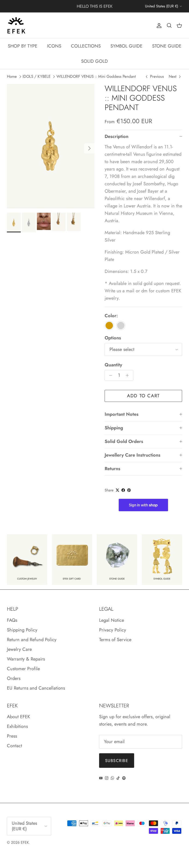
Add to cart (143, 395)
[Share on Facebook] (123, 490)
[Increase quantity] (128, 375)
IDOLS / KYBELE (36, 76)
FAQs (12, 620)
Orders (14, 678)
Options (113, 338)
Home (12, 76)
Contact (14, 745)
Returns (112, 468)
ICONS (54, 46)
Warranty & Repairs (26, 659)
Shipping (114, 428)
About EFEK (18, 716)
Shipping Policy (22, 630)
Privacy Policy (112, 630)
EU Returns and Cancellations (36, 688)
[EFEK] (16, 25)
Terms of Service (115, 639)
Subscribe (116, 761)
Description (116, 136)
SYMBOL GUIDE (126, 46)
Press (12, 736)
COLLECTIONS (86, 46)
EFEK (25, 842)
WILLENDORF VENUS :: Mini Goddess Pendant (96, 76)
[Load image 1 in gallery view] (50, 146)
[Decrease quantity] (109, 375)
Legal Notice (111, 620)
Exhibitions (17, 726)
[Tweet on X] (117, 490)
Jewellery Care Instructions (132, 455)
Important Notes (122, 414)
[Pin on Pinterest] (129, 490)
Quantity (113, 365)
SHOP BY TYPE (22, 46)
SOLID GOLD (94, 61)
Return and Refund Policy (31, 639)
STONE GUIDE (166, 46)
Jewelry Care (19, 649)
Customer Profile (23, 668)
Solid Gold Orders (124, 441)
